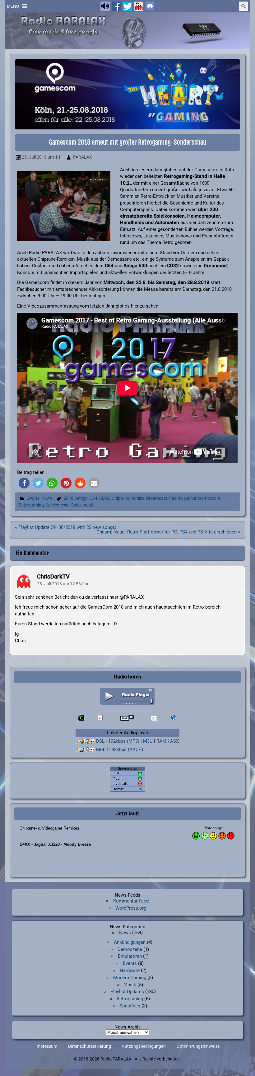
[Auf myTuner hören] (154, 718)
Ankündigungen (130, 942)
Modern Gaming (129, 977)
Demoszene (130, 949)
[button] (13, 6)
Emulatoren (130, 956)
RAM (161, 741)
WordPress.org (130, 908)
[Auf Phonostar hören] (100, 718)
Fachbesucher (182, 498)
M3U (148, 741)
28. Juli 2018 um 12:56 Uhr (63, 583)
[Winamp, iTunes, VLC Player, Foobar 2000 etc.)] (85, 750)
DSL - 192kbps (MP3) (117, 741)
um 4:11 (42, 157)
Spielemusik (82, 505)
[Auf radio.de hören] (81, 718)
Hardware (130, 970)
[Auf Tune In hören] (127, 718)
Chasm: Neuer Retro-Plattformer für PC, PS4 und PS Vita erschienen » (168, 532)
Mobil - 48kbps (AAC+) (119, 749)
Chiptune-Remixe (128, 498)
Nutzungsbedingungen (144, 1046)
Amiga (81, 498)
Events (32, 498)
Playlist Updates (127, 991)
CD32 (104, 498)
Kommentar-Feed (131, 901)
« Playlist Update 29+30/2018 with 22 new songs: (65, 527)
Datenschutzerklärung (89, 1046)
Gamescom (206, 170)
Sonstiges (129, 1006)
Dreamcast (156, 498)
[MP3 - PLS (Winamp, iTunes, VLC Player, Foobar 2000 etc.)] (85, 741)
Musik (129, 985)
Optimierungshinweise (198, 1046)
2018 (68, 498)
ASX (174, 741)
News (46, 498)
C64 (93, 498)
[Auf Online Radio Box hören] (174, 718)
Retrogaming (31, 505)
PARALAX (82, 157)
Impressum (46, 1046)
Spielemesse (57, 505)
